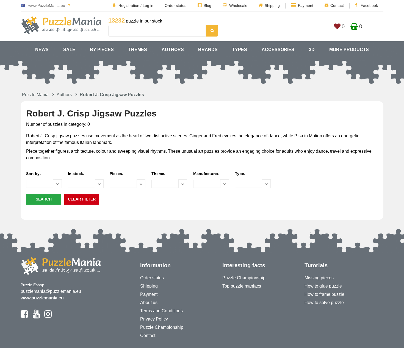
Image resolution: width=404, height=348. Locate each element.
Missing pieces (319, 277)
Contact (337, 5)
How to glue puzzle (323, 286)
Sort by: (33, 173)
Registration (128, 5)
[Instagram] (48, 316)
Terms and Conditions (161, 310)
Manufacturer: (206, 173)
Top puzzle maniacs (241, 286)
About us (148, 302)
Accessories (278, 49)
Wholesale (238, 5)
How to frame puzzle (324, 294)
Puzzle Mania (35, 94)
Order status (175, 5)
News (42, 49)
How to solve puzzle (324, 302)
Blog (207, 5)
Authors (173, 49)
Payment (305, 5)
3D (312, 49)
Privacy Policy (154, 319)
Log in (148, 5)
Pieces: (116, 173)
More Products (349, 49)
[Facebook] (24, 316)
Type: (240, 173)
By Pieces (102, 49)
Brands (208, 49)
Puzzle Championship (161, 327)
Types (239, 49)
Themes (137, 49)
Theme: (158, 173)
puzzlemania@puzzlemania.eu (51, 291)
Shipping (272, 5)
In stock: (76, 173)
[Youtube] (36, 316)
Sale (69, 49)
